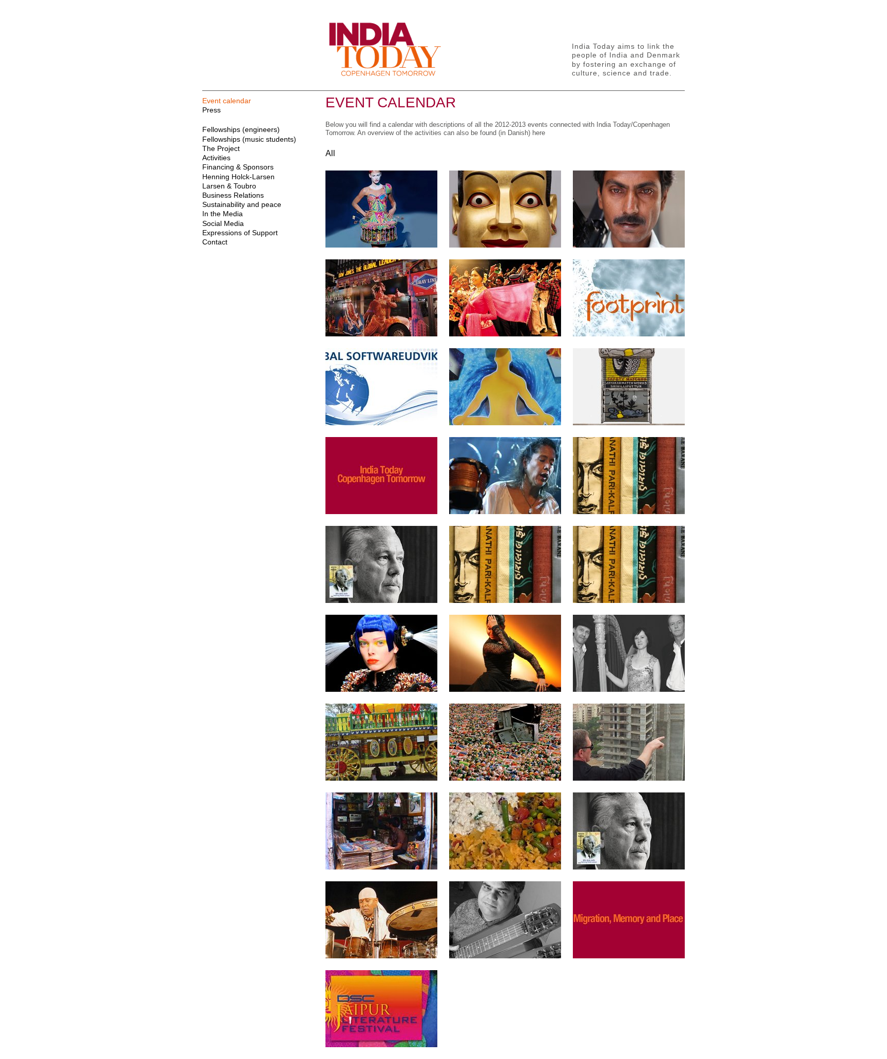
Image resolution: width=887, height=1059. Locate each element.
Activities (216, 158)
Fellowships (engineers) (241, 129)
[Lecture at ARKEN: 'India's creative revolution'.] (381, 689)
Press (211, 110)
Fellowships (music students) (249, 139)
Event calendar (226, 101)
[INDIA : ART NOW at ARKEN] (505, 245)
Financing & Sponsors (238, 167)
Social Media (223, 223)
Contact (214, 242)
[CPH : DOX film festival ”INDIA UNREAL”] (381, 867)
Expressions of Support (240, 233)
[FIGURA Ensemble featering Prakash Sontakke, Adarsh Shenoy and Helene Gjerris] (505, 956)
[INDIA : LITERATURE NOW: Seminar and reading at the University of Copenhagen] (629, 600)
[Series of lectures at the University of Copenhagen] (505, 423)
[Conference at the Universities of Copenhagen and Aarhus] (629, 956)
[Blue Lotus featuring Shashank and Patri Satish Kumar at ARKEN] (629, 689)
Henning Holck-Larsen (238, 177)
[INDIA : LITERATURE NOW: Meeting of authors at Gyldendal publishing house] (629, 512)
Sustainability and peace (241, 204)
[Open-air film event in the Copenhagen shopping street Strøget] (505, 334)
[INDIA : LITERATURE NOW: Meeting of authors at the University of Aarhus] (505, 600)
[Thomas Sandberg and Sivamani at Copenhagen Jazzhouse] (381, 956)
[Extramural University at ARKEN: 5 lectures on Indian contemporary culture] (629, 423)
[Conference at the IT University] (381, 423)
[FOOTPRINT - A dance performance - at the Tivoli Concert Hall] (629, 334)
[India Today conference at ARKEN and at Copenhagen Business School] (381, 512)
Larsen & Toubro (229, 186)
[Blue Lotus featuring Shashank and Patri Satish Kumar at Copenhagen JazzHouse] (505, 512)
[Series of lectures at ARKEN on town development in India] (629, 778)
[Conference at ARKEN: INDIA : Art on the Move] (505, 778)
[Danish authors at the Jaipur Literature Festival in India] (381, 1045)
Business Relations (233, 195)
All (330, 153)
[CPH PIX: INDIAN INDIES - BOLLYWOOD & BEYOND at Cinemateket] (629, 245)
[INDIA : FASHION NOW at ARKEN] (381, 245)
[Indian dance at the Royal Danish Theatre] (505, 689)
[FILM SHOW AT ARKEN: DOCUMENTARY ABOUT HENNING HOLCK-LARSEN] (381, 600)
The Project (221, 148)
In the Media (222, 214)
